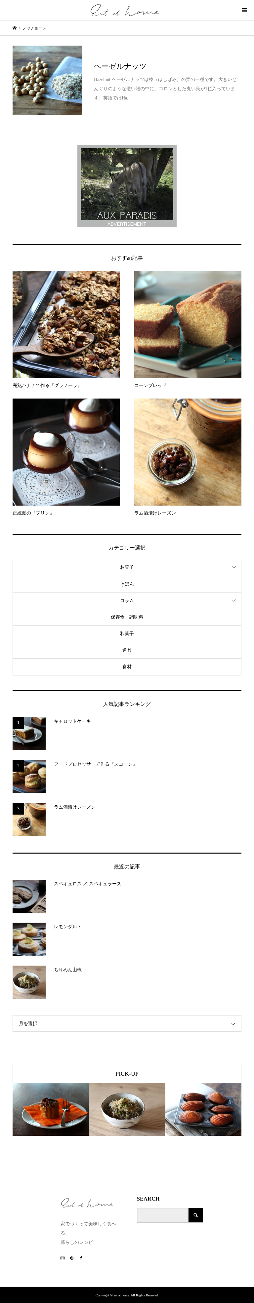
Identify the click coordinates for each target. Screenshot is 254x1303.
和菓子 (127, 633)
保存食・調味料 (127, 617)
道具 (127, 650)
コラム (127, 600)
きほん (127, 584)
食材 (127, 666)
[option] (51, 1109)
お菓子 (127, 567)
